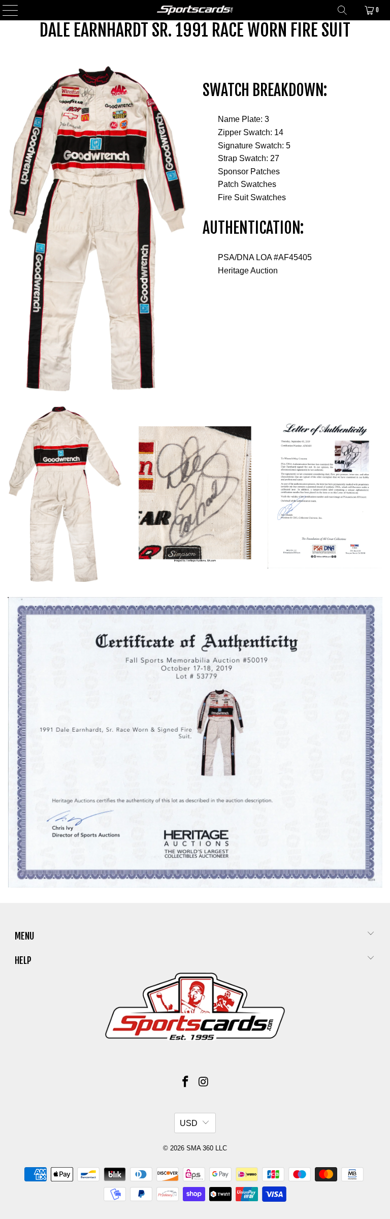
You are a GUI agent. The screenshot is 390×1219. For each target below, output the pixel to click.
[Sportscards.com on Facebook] (185, 1082)
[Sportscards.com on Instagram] (203, 1082)
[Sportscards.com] (195, 10)
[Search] (342, 10)
